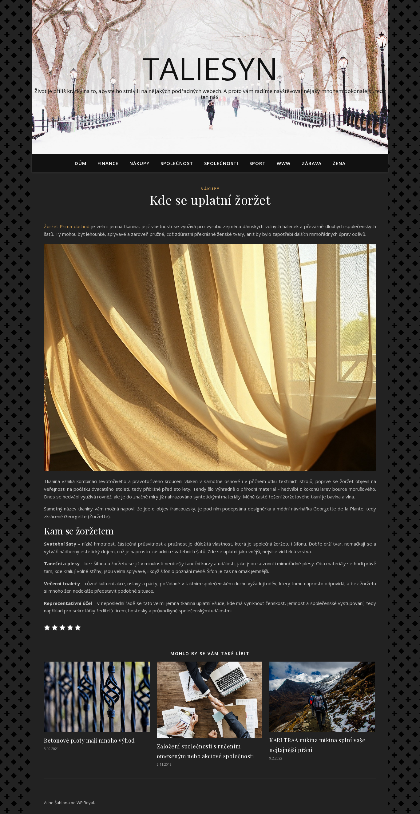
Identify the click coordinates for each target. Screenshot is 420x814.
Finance (107, 163)
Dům (80, 163)
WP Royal (85, 802)
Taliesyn (210, 68)
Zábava (312, 163)
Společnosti (221, 163)
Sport (257, 163)
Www (284, 163)
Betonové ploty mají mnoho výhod (89, 740)
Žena (339, 163)
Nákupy (139, 163)
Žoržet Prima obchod (66, 226)
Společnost (176, 163)
